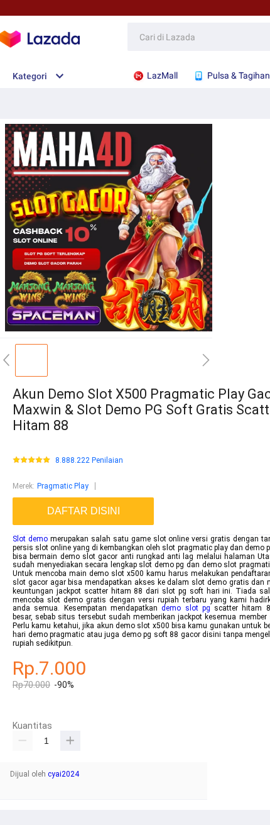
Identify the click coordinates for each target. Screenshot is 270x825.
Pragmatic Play (63, 486)
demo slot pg (185, 608)
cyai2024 (63, 774)
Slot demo (30, 538)
